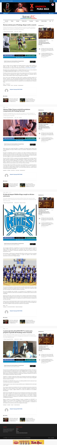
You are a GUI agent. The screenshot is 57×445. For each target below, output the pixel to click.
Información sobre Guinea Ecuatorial (21, 432)
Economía (6, 21)
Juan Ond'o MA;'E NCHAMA (11, 306)
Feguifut (12, 404)
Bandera (17, 431)
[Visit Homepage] (28, 17)
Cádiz (12, 85)
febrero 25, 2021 (17, 339)
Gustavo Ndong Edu (17, 404)
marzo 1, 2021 (16, 117)
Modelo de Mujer (44, 21)
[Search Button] (52, 21)
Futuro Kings (17, 170)
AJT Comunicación (28, 437)
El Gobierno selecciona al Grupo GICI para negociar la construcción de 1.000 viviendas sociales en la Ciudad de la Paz (47, 49)
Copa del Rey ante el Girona (30, 67)
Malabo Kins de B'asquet (19, 306)
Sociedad (17, 21)
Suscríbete (51, 13)
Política (12, 21)
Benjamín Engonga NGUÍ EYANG (8, 31)
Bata (17, 430)
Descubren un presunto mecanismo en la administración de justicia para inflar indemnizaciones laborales (44, 42)
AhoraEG (6, 437)
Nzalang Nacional (20, 85)
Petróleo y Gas (24, 21)
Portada (4, 22)
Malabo (17, 428)
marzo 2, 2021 (16, 31)
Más (50, 21)
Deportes (37, 21)
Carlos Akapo (15, 85)
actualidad (8, 85)
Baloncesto (10, 192)
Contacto (6, 13)
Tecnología (31, 21)
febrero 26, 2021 (17, 202)
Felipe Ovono (13, 170)
